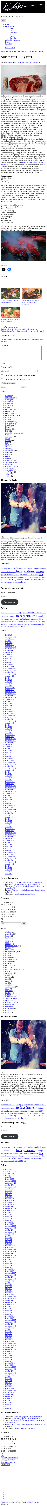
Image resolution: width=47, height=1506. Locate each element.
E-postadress (6, 367)
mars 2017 (8, 756)
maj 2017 (8, 752)
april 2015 (8, 801)
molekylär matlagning (12, 40)
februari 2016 (10, 782)
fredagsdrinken (10, 26)
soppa (7, 452)
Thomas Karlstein (11, 462)
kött (30, 51)
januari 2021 (9, 666)
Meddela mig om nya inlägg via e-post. (16, 379)
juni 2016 (8, 774)
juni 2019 (8, 703)
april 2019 (8, 707)
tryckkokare (9, 464)
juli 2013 (8, 842)
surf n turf (16, 327)
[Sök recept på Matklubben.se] (9, 1458)
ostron (15, 577)
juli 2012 (8, 866)
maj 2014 (8, 823)
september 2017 (10, 744)
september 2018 (10, 721)
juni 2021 (8, 656)
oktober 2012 (9, 860)
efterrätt (7, 46)
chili (27, 568)
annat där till (9, 398)
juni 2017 (8, 750)
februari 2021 (10, 664)
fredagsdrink (12, 572)
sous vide (8, 454)
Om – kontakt (10, 48)
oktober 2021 (9, 651)
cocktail (37, 568)
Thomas (10, 62)
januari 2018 (9, 737)
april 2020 (8, 684)
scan (40, 577)
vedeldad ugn (10, 468)
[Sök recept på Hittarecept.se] (8, 1462)
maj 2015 (8, 799)
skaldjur (4, 579)
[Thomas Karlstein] (23, 532)
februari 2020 (10, 688)
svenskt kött (38, 579)
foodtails (8, 411)
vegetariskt (9, 470)
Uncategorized (10, 466)
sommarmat (20, 579)
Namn (3, 363)
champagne (21, 568)
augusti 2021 (9, 654)
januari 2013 (9, 854)
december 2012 (10, 856)
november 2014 (10, 811)
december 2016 (10, 762)
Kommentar (5, 345)
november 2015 (10, 788)
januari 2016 (9, 784)
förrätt (7, 42)
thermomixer (9, 460)
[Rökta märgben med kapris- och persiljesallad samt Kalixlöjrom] (32, 293)
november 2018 (10, 717)
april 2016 (8, 778)
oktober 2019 (9, 696)
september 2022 (10, 637)
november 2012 (10, 858)
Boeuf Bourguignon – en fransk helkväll (28, 882)
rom (11, 34)
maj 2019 (8, 705)
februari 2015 (10, 805)
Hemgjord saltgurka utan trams (24, 894)
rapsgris (23, 577)
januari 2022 (9, 645)
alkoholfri (13, 38)
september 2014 (10, 815)
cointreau (43, 568)
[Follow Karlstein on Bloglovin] (8, 1460)
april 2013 (8, 848)
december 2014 (10, 809)
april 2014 (8, 825)
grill (19, 51)
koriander (30, 575)
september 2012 (10, 862)
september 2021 (10, 652)
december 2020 (10, 668)
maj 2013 (8, 846)
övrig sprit (13, 32)
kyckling (8, 429)
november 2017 (10, 741)
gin (11, 30)
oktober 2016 (9, 766)
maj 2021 (8, 658)
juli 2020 (8, 678)
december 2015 (10, 786)
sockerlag (12, 579)
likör (6, 431)
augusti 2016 (9, 770)
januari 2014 (9, 831)
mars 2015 (8, 803)
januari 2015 (9, 807)
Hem (7, 24)
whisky (7, 476)
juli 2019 (8, 701)
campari (13, 568)
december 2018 (10, 715)
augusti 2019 (9, 699)
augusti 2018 (9, 723)
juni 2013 (8, 844)
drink (2, 572)
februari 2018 (10, 735)
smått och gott (40, 51)
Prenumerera (9, 602)
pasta (7, 439)
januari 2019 (9, 713)
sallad (7, 445)
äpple (25, 582)
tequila (12, 36)
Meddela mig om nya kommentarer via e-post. (19, 375)
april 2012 (8, 872)
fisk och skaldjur (11, 51)
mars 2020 (8, 686)
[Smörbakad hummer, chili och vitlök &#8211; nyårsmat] (10, 312)
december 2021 (10, 647)
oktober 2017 (9, 743)
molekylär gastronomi (7, 577)
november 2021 (10, 649)
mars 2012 (8, 874)
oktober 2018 (9, 719)
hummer (10, 327)
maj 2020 (8, 682)
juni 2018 (8, 727)
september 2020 (10, 674)
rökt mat (8, 441)
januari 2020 (9, 690)
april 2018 (8, 731)
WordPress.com (33, 1502)
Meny (3, 20)
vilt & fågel (9, 472)
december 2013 (10, 833)
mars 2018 (8, 733)
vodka (12, 28)
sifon (43, 577)
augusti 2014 (9, 817)
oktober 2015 (9, 790)
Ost (6, 435)
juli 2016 (8, 772)
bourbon (8, 401)
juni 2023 (8, 635)
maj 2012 (8, 870)
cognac (7, 403)
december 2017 (10, 739)
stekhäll (7, 456)
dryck (3, 51)
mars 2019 (8, 709)
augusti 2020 (9, 676)
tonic (2, 582)
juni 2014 (8, 821)
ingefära (15, 575)
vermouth (11, 582)
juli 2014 (8, 819)
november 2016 (10, 764)
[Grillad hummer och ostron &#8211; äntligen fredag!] (10, 293)
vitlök (16, 582)
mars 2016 (8, 780)
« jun (2, 921)
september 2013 (10, 838)
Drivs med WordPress (8, 1502)
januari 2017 (9, 760)
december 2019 (10, 692)
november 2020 (10, 670)
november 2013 (10, 835)
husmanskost (9, 423)
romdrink (32, 577)
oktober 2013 (9, 837)
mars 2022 (8, 643)
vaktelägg (6, 582)
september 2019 (10, 697)
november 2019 (10, 694)
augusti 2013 (9, 840)
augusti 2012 (9, 864)
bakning (8, 400)
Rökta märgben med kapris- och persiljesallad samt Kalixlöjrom (31, 302)
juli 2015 (8, 795)
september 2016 (10, 768)
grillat (5, 575)
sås (33, 51)
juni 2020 (8, 680)
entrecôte (4, 327)
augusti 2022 (9, 639)
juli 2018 (8, 725)
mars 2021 (8, 662)
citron (31, 568)
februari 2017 (10, 758)
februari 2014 (10, 829)
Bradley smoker (6, 568)
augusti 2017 (9, 746)
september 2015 (10, 791)
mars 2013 (8, 850)
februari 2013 (10, 852)
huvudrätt (8, 44)
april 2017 (8, 754)
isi (18, 575)
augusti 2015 (9, 793)
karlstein (23, 575)
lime (41, 574)
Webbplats (4, 371)
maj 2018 (8, 729)
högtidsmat (9, 421)
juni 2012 (8, 868)
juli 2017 (8, 748)
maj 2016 (8, 776)
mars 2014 (8, 827)
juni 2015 (8, 797)
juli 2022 (8, 641)
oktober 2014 (9, 813)
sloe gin (8, 448)
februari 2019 (10, 711)
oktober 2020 (9, 672)
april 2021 (8, 660)
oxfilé (19, 577)
